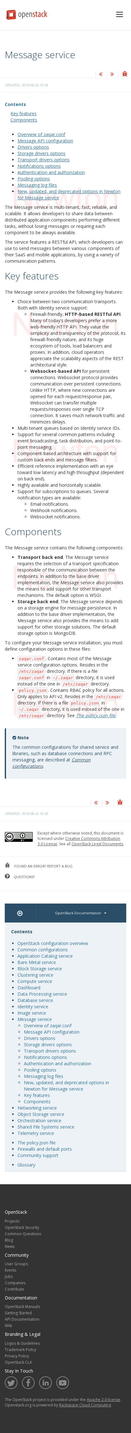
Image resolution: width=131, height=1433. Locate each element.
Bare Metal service (36, 962)
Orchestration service (39, 1120)
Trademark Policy (20, 1349)
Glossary (26, 1165)
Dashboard (28, 988)
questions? (24, 876)
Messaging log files (37, 185)
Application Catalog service (45, 956)
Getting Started (18, 1313)
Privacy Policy (17, 1356)
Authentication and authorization (51, 172)
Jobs (9, 1276)
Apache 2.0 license (103, 1399)
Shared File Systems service (45, 1127)
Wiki (8, 1325)
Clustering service (35, 975)
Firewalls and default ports (44, 1149)
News (10, 1246)
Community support (38, 1155)
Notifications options (39, 166)
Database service (35, 1000)
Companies (15, 1283)
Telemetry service (35, 1133)
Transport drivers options (43, 160)
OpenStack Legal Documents (97, 844)
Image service (31, 1013)
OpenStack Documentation (78, 912)
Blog (9, 1240)
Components (23, 120)
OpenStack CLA (18, 1362)
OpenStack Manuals (22, 1306)
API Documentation (22, 1319)
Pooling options (33, 179)
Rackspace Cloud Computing (85, 1405)
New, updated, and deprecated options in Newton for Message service (66, 1085)
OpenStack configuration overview (52, 943)
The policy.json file (36, 1143)
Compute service (34, 981)
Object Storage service (40, 1114)
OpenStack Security (22, 1227)
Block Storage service (39, 969)
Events (10, 1270)
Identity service (32, 1007)
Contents (15, 104)
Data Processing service (42, 994)
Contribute (14, 1289)
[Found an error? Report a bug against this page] (124, 75)
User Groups (16, 1264)
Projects (12, 1221)
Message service (34, 1019)
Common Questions (23, 1233)
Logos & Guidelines (22, 1343)
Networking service (37, 1108)
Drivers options (33, 147)
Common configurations (42, 950)
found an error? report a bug (42, 866)
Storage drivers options (41, 153)
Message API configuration (45, 141)
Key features (23, 113)
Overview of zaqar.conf (41, 134)
